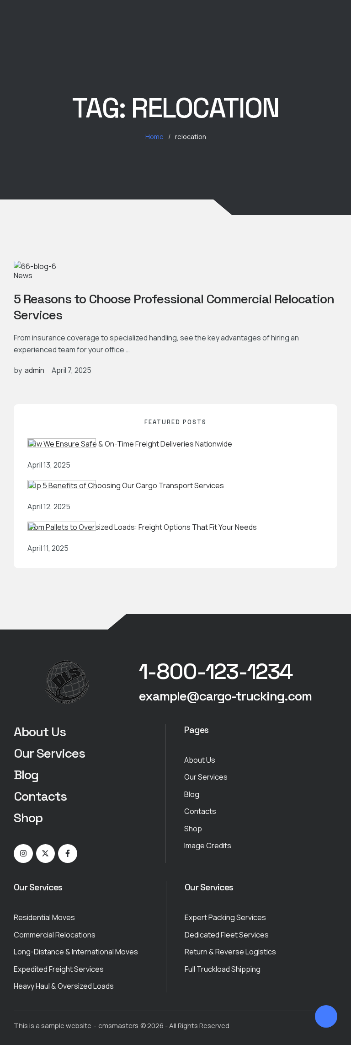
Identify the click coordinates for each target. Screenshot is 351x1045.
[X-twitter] (45, 853)
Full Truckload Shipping (223, 969)
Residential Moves (44, 917)
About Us (40, 731)
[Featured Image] (35, 266)
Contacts (40, 796)
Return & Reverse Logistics (230, 952)
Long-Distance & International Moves (76, 952)
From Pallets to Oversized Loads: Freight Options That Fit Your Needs (142, 527)
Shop (28, 817)
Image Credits (207, 845)
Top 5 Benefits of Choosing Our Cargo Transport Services (125, 485)
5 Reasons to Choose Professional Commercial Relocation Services (174, 307)
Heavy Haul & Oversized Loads (64, 986)
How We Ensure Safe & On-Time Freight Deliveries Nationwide (129, 444)
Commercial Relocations (55, 935)
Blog (26, 774)
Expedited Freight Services (59, 969)
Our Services (49, 753)
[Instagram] (23, 853)
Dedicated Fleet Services (227, 935)
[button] (215, 672)
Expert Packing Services (225, 917)
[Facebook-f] (67, 853)
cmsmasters (118, 1025)
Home (154, 136)
